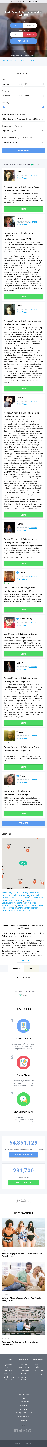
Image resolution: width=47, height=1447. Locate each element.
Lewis (22, 572)
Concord (18, 903)
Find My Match (23, 1182)
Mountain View (6, 63)
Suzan (19, 305)
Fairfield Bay (38, 898)
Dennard (19, 908)
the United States (20, 60)
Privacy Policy (23, 1402)
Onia (22, 893)
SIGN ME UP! (23, 41)
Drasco (26, 895)
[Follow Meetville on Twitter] (20, 1430)
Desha (20, 905)
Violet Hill (6, 905)
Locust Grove (7, 903)
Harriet (26, 903)
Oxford (27, 905)
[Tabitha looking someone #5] (9, 527)
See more (23, 823)
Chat (23, 209)
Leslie (40, 905)
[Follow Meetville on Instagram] (25, 1430)
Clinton (27, 908)
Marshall (28, 910)
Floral (13, 910)
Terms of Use (23, 1409)
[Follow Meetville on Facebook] (16, 1430)
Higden (5, 900)
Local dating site (7, 60)
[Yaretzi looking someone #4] (9, 401)
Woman (30, 25)
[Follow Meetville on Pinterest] (29, 1430)
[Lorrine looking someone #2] (9, 221)
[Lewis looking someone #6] (9, 576)
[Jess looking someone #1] (9, 175)
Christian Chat (38, 1371)
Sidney (34, 905)
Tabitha (19, 524)
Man (17, 25)
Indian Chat (38, 1374)
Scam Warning (23, 1416)
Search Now (23, 150)
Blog (23, 1398)
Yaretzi (19, 397)
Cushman (28, 898)
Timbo (4, 893)
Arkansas (32, 60)
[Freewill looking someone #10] (9, 779)
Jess (18, 171)
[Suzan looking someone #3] (9, 309)
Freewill (23, 776)
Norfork (33, 903)
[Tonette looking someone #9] (9, 735)
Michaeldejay (26, 619)
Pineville (28, 900)
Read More (22, 961)
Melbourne (17, 895)
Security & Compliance (23, 1413)
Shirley (5, 898)
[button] (28, 850)
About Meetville (24, 1394)
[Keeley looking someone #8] (9, 666)
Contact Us (23, 1420)
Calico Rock (7, 895)
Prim (37, 893)
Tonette (19, 732)
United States (21, 178)
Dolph (13, 905)
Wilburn (20, 910)
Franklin (34, 908)
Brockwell (35, 895)
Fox (17, 893)
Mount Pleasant (15, 898)
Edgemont (29, 893)
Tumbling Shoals (16, 900)
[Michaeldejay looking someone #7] (9, 622)
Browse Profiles (23, 1155)
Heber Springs (8, 908)
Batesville (6, 910)
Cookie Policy (23, 1405)
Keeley (19, 663)
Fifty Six (11, 893)
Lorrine (19, 218)
